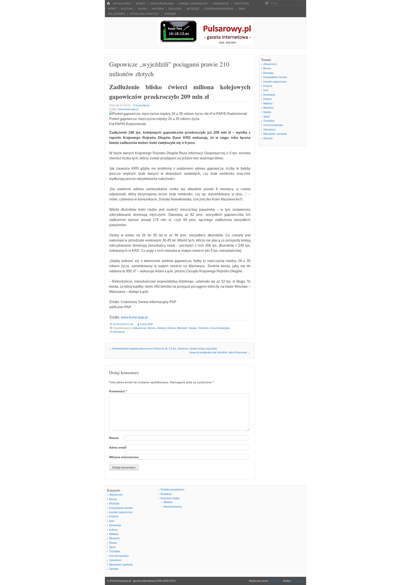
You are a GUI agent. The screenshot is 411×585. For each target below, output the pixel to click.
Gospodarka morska (219, 8)
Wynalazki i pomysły (144, 13)
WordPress (275, 580)
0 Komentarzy (141, 105)
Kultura (127, 8)
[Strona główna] (108, 3)
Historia (158, 8)
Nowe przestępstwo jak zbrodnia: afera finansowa (219, 352)
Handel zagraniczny (193, 3)
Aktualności (122, 3)
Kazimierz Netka (170, 498)
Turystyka (241, 3)
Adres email (117, 447)
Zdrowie (170, 13)
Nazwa (114, 438)
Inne (242, 8)
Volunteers (116, 13)
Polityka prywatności (172, 489)
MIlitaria (268, 103)
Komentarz (118, 391)
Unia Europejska (162, 3)
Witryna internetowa (123, 457)
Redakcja (166, 494)
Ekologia (175, 8)
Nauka (142, 8)
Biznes (140, 3)
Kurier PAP (146, 324)
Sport (112, 8)
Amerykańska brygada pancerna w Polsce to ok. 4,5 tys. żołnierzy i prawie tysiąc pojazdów (163, 348)
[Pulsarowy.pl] (205, 44)
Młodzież (193, 8)
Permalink (119, 331)
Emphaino (297, 580)
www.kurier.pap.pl (128, 109)
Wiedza (168, 502)
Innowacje (221, 3)
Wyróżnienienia (173, 506)
